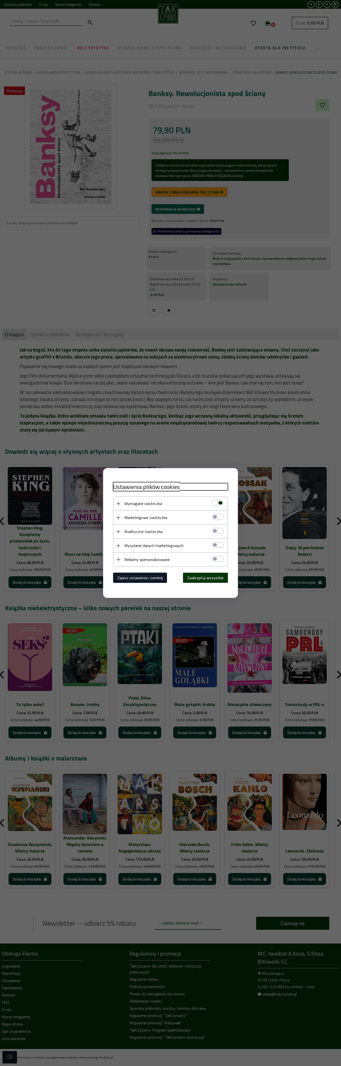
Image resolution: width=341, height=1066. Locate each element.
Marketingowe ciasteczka (145, 517)
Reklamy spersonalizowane (147, 559)
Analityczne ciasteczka (143, 531)
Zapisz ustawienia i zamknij (140, 578)
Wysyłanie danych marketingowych (153, 545)
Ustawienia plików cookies (146, 486)
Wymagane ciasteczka (143, 503)
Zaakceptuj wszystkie (205, 578)
